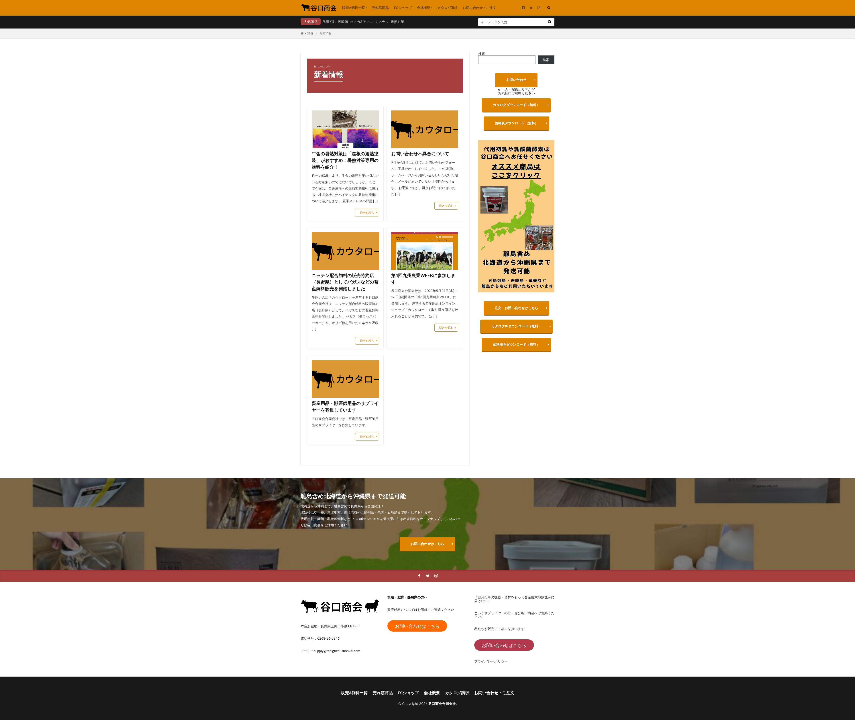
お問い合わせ (516, 80)
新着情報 (326, 33)
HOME (309, 33)
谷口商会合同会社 (442, 704)
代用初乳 (329, 22)
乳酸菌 (343, 22)
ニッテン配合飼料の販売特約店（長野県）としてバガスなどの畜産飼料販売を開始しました (345, 282)
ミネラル (382, 22)
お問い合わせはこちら (427, 544)
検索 (481, 53)
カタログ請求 (448, 8)
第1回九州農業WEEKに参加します (423, 279)
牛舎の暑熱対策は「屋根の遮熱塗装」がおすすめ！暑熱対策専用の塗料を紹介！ (345, 160)
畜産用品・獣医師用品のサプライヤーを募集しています (345, 406)
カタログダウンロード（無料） (516, 105)
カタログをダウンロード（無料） (516, 326)
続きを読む (367, 212)
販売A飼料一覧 (353, 8)
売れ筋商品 (380, 8)
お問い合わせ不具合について (420, 153)
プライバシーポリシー (491, 661)
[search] (549, 22)
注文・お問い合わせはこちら (516, 308)
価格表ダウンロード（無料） (516, 123)
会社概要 (423, 8)
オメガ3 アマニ (361, 22)
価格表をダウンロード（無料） (516, 344)
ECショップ (403, 8)
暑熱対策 (397, 22)
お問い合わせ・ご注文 (479, 8)
